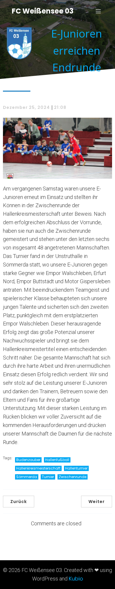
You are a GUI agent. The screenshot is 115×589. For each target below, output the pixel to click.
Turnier (48, 476)
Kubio (76, 578)
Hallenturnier (76, 468)
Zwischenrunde (72, 476)
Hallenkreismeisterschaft (38, 468)
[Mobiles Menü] (98, 11)
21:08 (60, 107)
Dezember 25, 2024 (26, 107)
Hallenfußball (57, 459)
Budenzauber (28, 459)
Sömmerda (26, 476)
